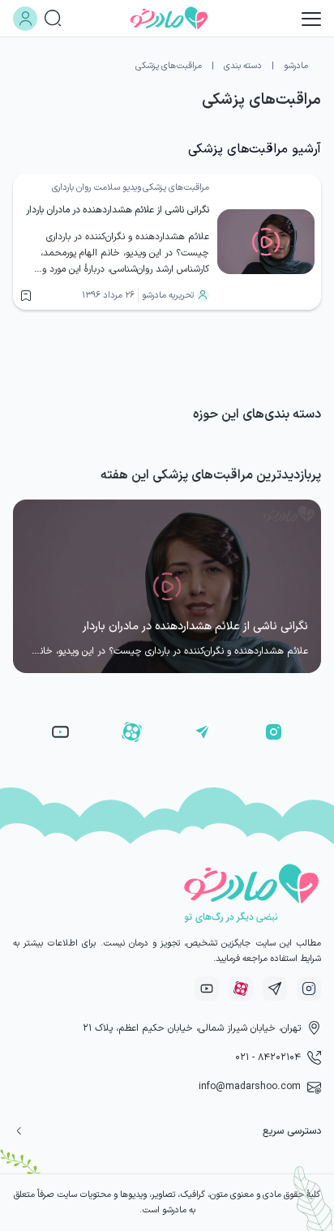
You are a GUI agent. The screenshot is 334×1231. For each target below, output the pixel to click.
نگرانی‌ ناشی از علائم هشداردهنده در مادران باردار (117, 210)
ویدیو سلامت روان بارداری (96, 188)
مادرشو (296, 66)
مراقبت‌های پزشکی (176, 188)
